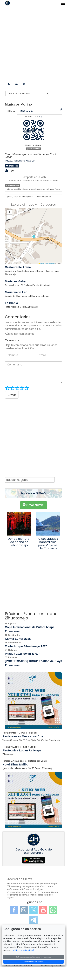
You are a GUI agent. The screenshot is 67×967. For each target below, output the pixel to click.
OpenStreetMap (50, 263)
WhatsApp (53, 910)
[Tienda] (23, 84)
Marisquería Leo (16, 292)
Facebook (14, 910)
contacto (28, 965)
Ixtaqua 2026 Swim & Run (22, 653)
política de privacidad (23, 950)
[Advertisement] (33, 43)
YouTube (43, 910)
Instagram (24, 910)
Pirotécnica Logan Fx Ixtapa (21, 750)
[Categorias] (16, 84)
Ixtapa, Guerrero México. (20, 160)
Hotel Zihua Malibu (15, 764)
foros (7, 965)
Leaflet (42, 263)
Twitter (33, 910)
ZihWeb (58, 965)
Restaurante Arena (18, 267)
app (40, 116)
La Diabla (11, 303)
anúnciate (17, 965)
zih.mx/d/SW (34, 149)
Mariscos (13, 166)
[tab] (11, 111)
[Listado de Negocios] (8, 84)
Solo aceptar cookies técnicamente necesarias (33, 957)
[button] (33, 236)
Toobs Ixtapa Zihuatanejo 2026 (26, 646)
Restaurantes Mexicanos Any (22, 736)
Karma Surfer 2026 (18, 638)
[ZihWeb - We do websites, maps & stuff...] (33, 700)
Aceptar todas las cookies (33, 961)
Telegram (33, 920)
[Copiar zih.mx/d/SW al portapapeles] (61, 109)
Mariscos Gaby (15, 281)
